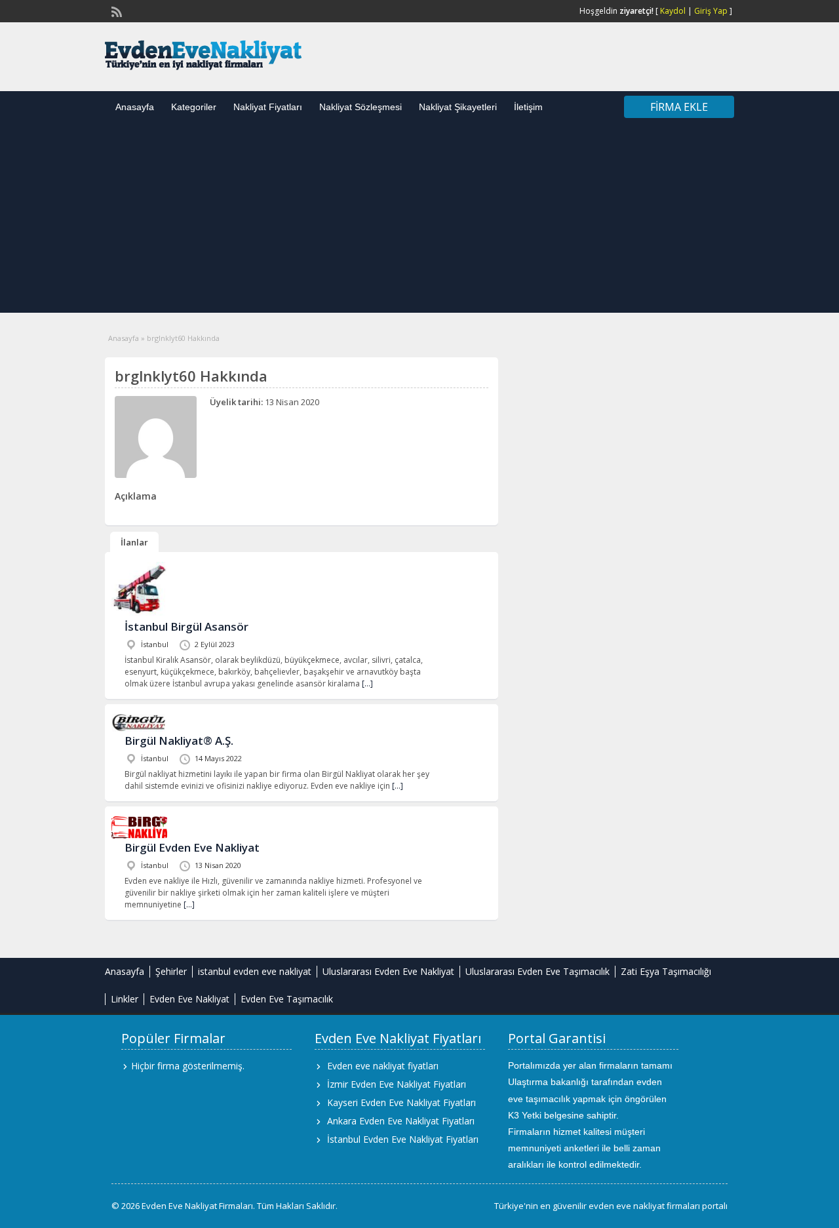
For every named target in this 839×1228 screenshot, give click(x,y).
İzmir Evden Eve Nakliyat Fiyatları (396, 1084)
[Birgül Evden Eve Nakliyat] (139, 835)
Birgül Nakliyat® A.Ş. (179, 740)
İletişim (528, 107)
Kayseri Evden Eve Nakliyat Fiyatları (401, 1102)
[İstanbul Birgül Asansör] (139, 614)
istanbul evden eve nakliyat (254, 971)
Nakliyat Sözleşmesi (360, 107)
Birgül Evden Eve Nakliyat (192, 847)
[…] (367, 683)
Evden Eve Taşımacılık (287, 999)
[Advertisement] (419, 221)
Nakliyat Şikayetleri (458, 107)
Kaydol (673, 10)
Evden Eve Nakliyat (189, 999)
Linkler (124, 999)
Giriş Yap (711, 10)
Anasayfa (134, 107)
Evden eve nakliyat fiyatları (383, 1066)
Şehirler (171, 971)
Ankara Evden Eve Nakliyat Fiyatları (401, 1121)
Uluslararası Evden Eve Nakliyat (388, 971)
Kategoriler (193, 107)
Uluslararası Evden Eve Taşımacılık (537, 971)
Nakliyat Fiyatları (267, 107)
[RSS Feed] (115, 10)
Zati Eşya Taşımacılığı (666, 971)
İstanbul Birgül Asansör (186, 626)
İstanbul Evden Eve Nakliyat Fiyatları (402, 1139)
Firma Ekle (679, 107)
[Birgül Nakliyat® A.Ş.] (139, 728)
